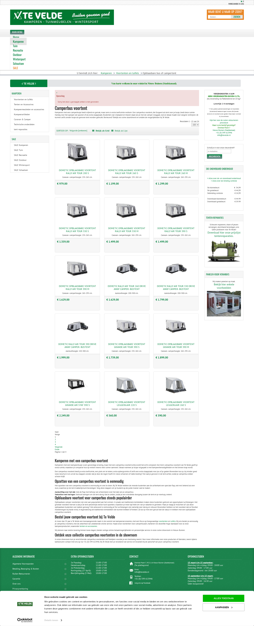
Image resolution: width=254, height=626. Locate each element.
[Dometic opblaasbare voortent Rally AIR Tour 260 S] (126, 164)
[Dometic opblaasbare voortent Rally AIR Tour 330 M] (126, 222)
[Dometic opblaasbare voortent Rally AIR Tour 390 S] (176, 222)
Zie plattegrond (141, 565)
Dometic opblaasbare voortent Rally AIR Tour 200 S (77, 172)
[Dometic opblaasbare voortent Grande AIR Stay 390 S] (77, 396)
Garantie (16, 578)
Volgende (58, 447)
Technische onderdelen (24, 124)
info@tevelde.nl (224, 135)
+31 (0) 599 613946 (143, 578)
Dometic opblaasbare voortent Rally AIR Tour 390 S (175, 230)
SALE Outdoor (20, 160)
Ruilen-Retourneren (21, 573)
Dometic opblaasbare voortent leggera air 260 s (175, 403)
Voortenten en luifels (127, 73)
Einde (57, 449)
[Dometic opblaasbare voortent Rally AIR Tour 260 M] (176, 164)
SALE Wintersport (22, 165)
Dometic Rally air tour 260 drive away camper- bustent (127, 287)
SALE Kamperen (21, 145)
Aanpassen (222, 607)
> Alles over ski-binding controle (224, 181)
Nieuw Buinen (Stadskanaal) (224, 130)
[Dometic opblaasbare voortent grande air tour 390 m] (176, 338)
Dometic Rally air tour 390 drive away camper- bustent (77, 345)
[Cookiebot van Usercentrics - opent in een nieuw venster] (25, 620)
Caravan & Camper (22, 119)
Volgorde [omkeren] (78, 130)
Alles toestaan (224, 598)
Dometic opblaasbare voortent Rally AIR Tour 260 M (175, 172)
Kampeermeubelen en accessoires (29, 109)
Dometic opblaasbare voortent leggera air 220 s (126, 403)
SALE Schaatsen (21, 170)
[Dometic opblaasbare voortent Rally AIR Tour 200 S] (77, 164)
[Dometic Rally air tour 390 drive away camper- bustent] (77, 338)
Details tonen (51, 620)
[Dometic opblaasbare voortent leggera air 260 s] (176, 396)
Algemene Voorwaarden (23, 563)
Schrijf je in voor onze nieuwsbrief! (221, 147)
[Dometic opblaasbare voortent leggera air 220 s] (126, 396)
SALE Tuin (18, 150)
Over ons (16, 583)
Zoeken (236, 17)
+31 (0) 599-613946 (224, 132)
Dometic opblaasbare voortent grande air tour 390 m (175, 345)
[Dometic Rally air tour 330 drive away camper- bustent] (176, 280)
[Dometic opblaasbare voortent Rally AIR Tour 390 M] (77, 280)
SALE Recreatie (20, 155)
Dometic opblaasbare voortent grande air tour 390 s (126, 345)
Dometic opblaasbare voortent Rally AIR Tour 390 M (77, 287)
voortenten (163, 521)
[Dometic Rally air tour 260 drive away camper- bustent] (126, 280)
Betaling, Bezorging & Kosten (25, 568)
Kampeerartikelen (22, 114)
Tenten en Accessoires (24, 104)
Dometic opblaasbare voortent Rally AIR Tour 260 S (126, 172)
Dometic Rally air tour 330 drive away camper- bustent (176, 287)
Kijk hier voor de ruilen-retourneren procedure (224, 121)
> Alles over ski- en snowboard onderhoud (224, 178)
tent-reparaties (20, 129)
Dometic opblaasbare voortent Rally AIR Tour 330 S (77, 230)
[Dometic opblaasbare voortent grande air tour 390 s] (126, 338)
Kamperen (106, 73)
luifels (173, 521)
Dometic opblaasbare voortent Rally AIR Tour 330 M (126, 230)
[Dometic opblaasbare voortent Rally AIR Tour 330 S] (77, 222)
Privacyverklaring (20, 588)
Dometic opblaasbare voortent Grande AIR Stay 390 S (77, 403)
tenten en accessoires (88, 526)
